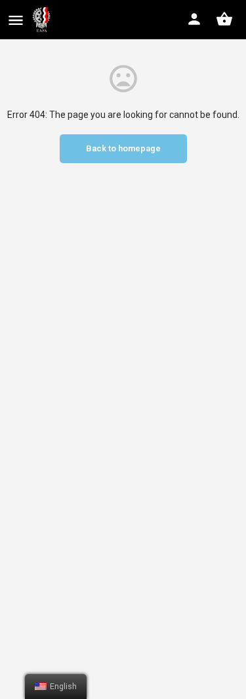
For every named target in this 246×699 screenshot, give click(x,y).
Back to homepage (123, 148)
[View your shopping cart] (224, 19)
